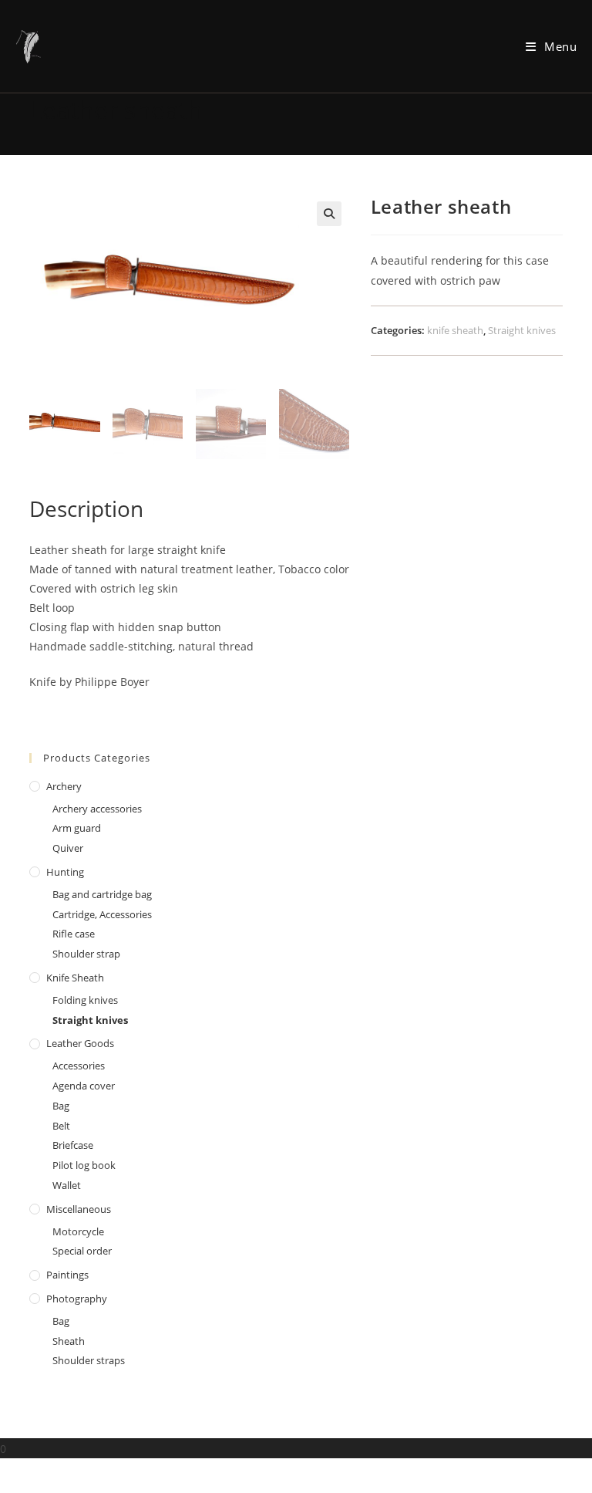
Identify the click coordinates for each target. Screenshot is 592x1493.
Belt (61, 1126)
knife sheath (455, 330)
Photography (76, 1299)
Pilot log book (84, 1165)
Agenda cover (83, 1086)
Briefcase (72, 1145)
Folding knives (85, 1000)
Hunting (65, 872)
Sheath (68, 1341)
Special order (82, 1251)
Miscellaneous (78, 1209)
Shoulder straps (88, 1360)
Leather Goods (80, 1043)
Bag (60, 1106)
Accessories (78, 1065)
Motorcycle (78, 1231)
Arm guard (76, 828)
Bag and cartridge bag (102, 894)
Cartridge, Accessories (102, 914)
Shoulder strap (86, 954)
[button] (329, 213)
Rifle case (73, 934)
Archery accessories (97, 809)
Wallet (66, 1185)
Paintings (67, 1275)
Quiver (67, 848)
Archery (64, 786)
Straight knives (522, 330)
